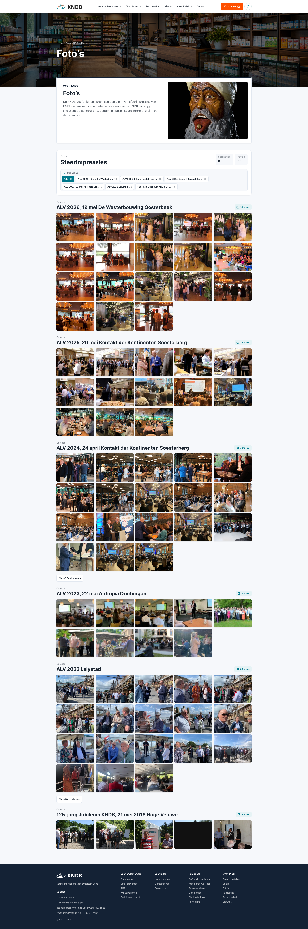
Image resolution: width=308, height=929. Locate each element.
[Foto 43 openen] (115, 527)
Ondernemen (127, 879)
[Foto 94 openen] (75, 834)
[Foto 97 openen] (193, 834)
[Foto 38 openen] (115, 497)
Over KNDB (72, 43)
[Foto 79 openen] (193, 718)
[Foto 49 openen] (154, 557)
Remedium (194, 901)
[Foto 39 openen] (154, 497)
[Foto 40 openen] (193, 497)
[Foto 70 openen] (193, 643)
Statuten (227, 901)
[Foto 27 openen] (193, 392)
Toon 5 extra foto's (69, 799)
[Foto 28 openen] (233, 392)
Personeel (194, 873)
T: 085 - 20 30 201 (66, 897)
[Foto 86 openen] (75, 778)
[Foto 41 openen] (233, 497)
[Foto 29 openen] (75, 422)
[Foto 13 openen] (154, 286)
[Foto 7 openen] (115, 257)
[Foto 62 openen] (75, 613)
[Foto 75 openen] (233, 689)
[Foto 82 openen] (115, 748)
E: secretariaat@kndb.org (69, 902)
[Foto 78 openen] (154, 718)
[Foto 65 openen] (193, 613)
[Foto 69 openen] (154, 643)
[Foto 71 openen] (75, 689)
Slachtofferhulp (197, 897)
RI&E (123, 888)
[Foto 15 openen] (233, 286)
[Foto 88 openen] (154, 778)
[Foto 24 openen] (75, 392)
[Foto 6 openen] (75, 257)
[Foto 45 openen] (193, 527)
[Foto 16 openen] (75, 316)
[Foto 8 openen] (154, 257)
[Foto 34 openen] (154, 467)
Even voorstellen (231, 879)
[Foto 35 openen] (193, 467)
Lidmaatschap (162, 883)
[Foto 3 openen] (154, 227)
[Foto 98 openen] (233, 834)
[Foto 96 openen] (154, 834)
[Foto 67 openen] (75, 643)
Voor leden (161, 873)
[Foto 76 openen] (75, 718)
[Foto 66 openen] (233, 613)
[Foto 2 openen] (115, 227)
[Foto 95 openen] (115, 834)
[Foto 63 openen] (115, 613)
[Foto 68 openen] (115, 643)
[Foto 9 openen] (193, 257)
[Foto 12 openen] (115, 286)
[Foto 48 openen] (115, 557)
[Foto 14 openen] (193, 286)
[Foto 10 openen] (233, 257)
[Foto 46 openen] (233, 527)
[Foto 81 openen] (75, 748)
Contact (60, 891)
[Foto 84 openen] (193, 748)
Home (59, 43)
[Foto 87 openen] (115, 778)
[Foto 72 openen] (115, 689)
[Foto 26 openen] (154, 392)
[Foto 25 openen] (115, 392)
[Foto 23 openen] (233, 362)
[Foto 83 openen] (154, 748)
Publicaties (228, 892)
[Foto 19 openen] (75, 362)
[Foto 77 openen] (115, 718)
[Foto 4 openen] (193, 227)
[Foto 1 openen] (75, 227)
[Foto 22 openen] (193, 362)
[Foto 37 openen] (75, 497)
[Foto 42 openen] (75, 527)
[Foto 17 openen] (115, 316)
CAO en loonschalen (199, 879)
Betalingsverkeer (129, 883)
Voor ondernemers (131, 873)
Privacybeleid (230, 897)
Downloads (160, 888)
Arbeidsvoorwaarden (199, 883)
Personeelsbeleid (197, 888)
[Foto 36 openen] (233, 467)
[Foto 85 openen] (233, 748)
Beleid (226, 883)
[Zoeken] (248, 6)
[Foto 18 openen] (154, 316)
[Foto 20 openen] (115, 362)
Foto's (226, 888)
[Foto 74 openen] (193, 689)
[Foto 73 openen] (154, 689)
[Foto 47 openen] (75, 557)
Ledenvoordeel (162, 879)
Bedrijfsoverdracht (130, 897)
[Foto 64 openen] (154, 613)
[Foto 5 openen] (233, 227)
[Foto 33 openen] (115, 467)
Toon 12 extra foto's (70, 578)
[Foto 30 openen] (115, 422)
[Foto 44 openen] (154, 527)
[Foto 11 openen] (75, 286)
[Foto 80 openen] (233, 718)
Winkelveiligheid (129, 892)
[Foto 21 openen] (154, 362)
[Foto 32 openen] (75, 467)
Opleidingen (195, 892)
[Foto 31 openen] (154, 422)
